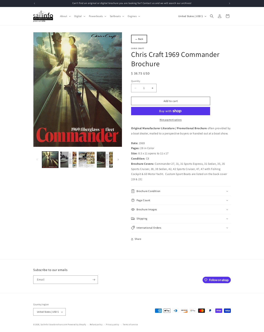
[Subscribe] (94, 279)
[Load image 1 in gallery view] (50, 159)
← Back (139, 39)
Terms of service (130, 324)
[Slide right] (118, 159)
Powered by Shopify (77, 324)
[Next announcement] (229, 3)
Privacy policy (112, 324)
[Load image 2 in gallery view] (68, 159)
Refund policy (96, 324)
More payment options (171, 119)
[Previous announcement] (34, 3)
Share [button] (138, 238)
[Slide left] (37, 159)
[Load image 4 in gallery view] (105, 159)
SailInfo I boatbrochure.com (54, 324)
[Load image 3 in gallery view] (86, 159)
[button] (65, 16)
